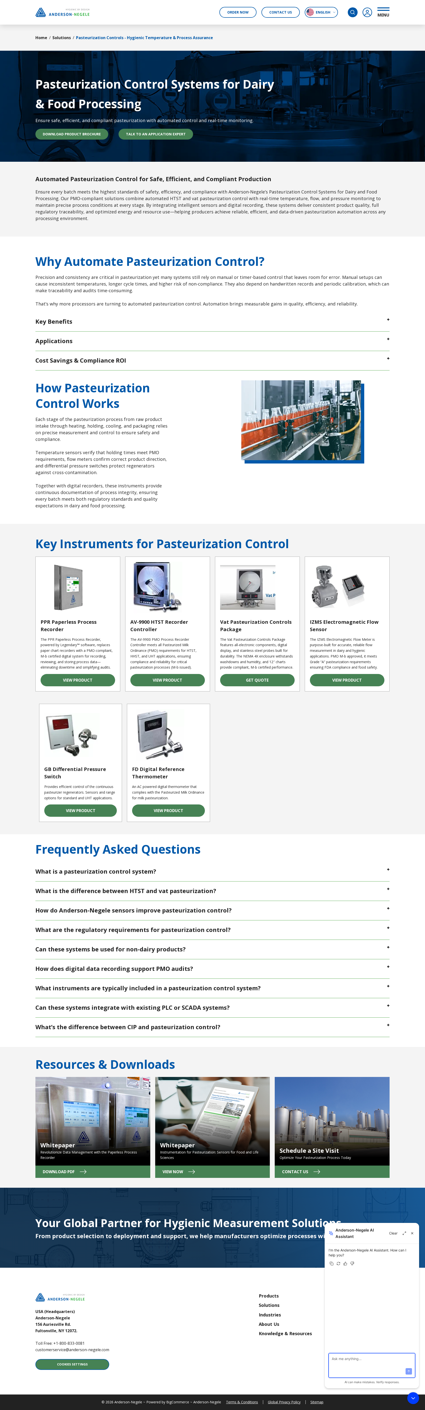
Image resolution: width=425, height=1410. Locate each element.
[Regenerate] (338, 1263)
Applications (54, 341)
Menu (383, 14)
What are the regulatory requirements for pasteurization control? (133, 930)
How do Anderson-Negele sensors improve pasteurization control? (133, 910)
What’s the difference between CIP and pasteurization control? (127, 1027)
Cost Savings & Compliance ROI (80, 360)
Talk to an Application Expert (156, 134)
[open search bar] (353, 12)
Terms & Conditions (242, 1402)
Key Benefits (53, 321)
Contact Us (280, 12)
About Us (269, 1324)
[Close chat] (412, 1233)
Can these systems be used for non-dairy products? (110, 949)
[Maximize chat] (404, 1233)
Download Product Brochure (75, 135)
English (323, 12)
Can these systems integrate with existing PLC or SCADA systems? (132, 1007)
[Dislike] (352, 1263)
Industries (270, 1315)
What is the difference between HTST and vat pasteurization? (125, 891)
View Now (189, 1173)
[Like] (345, 1263)
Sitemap (316, 1402)
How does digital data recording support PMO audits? (114, 968)
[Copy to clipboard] (331, 1263)
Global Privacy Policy (284, 1402)
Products (269, 1296)
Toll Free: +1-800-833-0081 (60, 1343)
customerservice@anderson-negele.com (72, 1349)
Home (41, 37)
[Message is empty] (409, 1371)
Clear (393, 1233)
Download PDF (69, 1173)
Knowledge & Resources (285, 1333)
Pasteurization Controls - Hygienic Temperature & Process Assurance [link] (144, 37)
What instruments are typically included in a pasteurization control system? (148, 988)
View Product (89, 681)
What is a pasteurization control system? (95, 871)
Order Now (238, 12)
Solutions (61, 37)
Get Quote (270, 681)
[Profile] (367, 12)
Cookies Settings (72, 1364)
